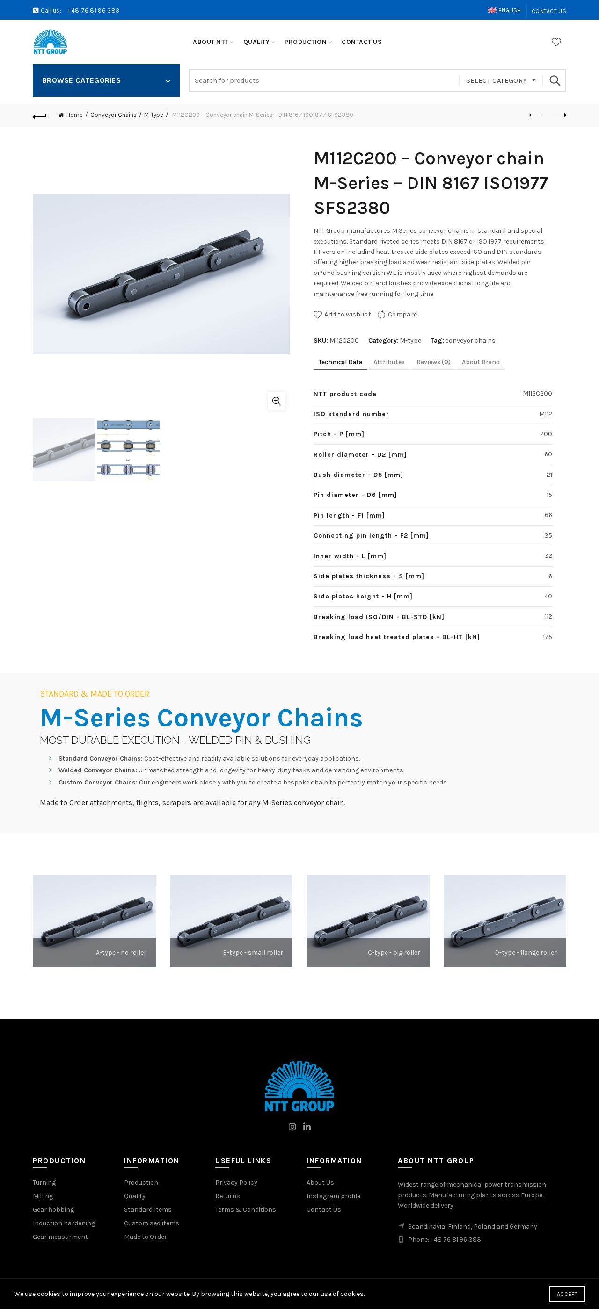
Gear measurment (60, 1237)
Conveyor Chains (113, 114)
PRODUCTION (306, 42)
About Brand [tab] (481, 362)
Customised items (151, 1223)
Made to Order (145, 1237)
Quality (135, 1196)
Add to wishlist (347, 314)
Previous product (536, 115)
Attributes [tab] (389, 362)
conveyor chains (470, 341)
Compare (402, 314)
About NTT (210, 42)
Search (554, 80)
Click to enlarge (276, 401)
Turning (44, 1183)
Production (141, 1183)
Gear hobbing (53, 1210)
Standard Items (148, 1210)
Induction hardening (64, 1223)
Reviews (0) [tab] (433, 362)
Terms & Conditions (245, 1210)
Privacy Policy (236, 1183)
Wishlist (556, 42)
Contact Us (549, 11)
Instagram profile (333, 1196)
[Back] (39, 115)
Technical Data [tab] (340, 362)
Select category (496, 80)
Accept (567, 1294)
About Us (320, 1183)
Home (74, 114)
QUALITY (256, 42)
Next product (559, 115)
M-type (153, 114)
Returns (227, 1196)
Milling (43, 1196)
